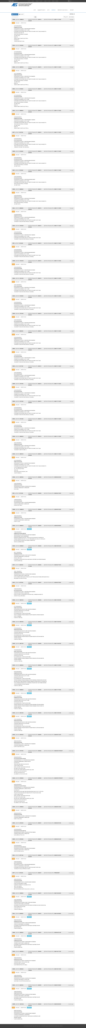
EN (70, 1)
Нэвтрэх (16, 1)
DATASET (72, 10)
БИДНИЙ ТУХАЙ (41, 10)
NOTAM (53, 10)
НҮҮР (35, 10)
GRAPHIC (29, 529)
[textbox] (22, 17)
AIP (48, 10)
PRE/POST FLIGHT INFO (62, 10)
